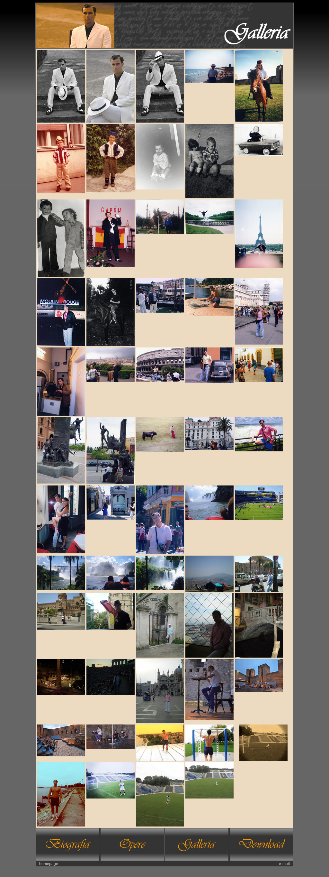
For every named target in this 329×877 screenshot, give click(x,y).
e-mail (284, 864)
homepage (48, 864)
